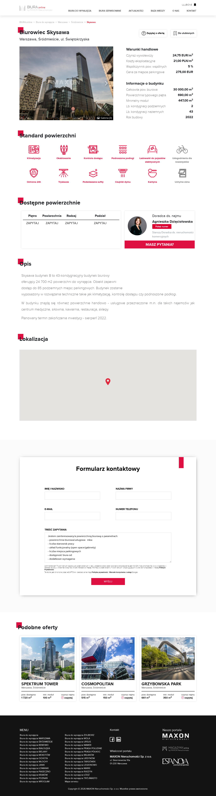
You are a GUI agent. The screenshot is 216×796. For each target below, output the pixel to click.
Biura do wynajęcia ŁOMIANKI (34, 768)
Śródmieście (77, 22)
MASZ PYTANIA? (160, 244)
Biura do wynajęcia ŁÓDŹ (77, 774)
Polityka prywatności (100, 572)
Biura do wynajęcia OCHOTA (34, 758)
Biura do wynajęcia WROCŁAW (34, 781)
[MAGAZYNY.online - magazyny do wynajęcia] (176, 749)
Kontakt (114, 730)
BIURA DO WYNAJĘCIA (79, 10)
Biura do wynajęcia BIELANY (33, 751)
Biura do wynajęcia (45, 22)
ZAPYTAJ (32, 223)
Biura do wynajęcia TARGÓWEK (80, 761)
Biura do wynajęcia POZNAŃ (34, 778)
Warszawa (63, 22)
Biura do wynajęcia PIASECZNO (35, 771)
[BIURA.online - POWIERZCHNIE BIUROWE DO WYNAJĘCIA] (37, 8)
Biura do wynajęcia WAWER (78, 745)
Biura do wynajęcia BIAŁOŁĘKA (35, 748)
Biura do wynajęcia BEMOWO (34, 745)
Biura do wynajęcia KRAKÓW (34, 774)
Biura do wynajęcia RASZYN (78, 771)
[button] (107, 381)
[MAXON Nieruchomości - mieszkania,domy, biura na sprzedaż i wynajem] (176, 737)
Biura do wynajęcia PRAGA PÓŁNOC (82, 751)
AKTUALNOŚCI (136, 10)
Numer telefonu (127, 509)
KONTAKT (191, 10)
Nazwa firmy (124, 489)
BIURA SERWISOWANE (110, 10)
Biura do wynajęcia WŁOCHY (34, 761)
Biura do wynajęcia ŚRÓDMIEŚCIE (36, 741)
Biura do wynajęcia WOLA (77, 738)
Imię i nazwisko (54, 489)
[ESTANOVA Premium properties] (176, 762)
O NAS (176, 10)
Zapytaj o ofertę (155, 33)
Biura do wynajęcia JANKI (32, 764)
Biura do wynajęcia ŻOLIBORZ (79, 735)
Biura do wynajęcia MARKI (77, 768)
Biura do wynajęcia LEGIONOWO (81, 764)
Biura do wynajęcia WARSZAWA (35, 738)
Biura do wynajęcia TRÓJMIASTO (81, 778)
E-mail (49, 509)
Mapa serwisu (71, 781)
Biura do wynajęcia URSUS (78, 741)
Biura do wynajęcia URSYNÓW (80, 758)
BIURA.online (25, 22)
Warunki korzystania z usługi (120, 572)
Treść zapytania (56, 529)
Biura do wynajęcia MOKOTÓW (35, 755)
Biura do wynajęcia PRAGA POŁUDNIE (83, 748)
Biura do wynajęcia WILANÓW (79, 755)
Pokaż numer (161, 226)
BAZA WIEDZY (158, 10)
